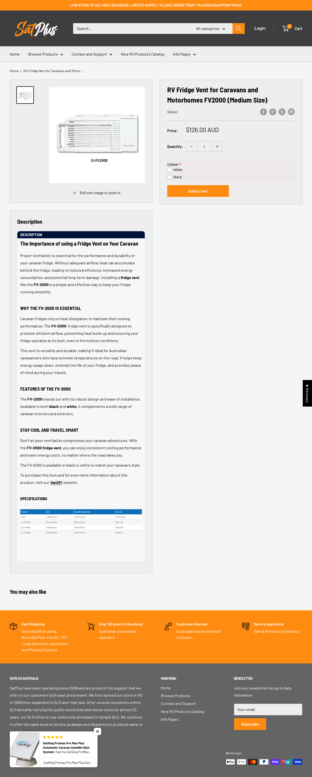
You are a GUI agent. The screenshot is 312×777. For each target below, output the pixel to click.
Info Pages (182, 54)
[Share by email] (291, 111)
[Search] (239, 28)
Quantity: (175, 146)
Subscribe (250, 724)
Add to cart (197, 191)
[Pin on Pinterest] (272, 111)
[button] (81, 234)
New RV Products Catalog (142, 54)
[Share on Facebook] (263, 111)
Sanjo (172, 112)
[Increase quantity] (217, 146)
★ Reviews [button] (307, 393)
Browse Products (43, 54)
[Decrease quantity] (191, 146)
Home (15, 54)
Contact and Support (89, 54)
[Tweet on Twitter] (282, 111)
